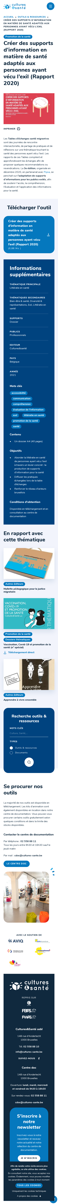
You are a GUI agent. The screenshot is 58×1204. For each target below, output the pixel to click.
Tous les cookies (29, 1185)
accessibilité (19, 393)
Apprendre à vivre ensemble (20, 700)
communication (21, 398)
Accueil (9, 17)
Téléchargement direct (21, 652)
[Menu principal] (50, 6)
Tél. (29, 1047)
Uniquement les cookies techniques (29, 1191)
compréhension (22, 404)
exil (15, 415)
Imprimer (9, 129)
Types (13, 742)
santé (16, 426)
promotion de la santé (25, 421)
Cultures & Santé (29, 985)
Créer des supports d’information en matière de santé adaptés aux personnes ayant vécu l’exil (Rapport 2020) (24, 235)
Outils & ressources (32, 17)
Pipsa (47, 172)
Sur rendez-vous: (29, 1096)
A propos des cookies (27, 1196)
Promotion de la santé (17, 37)
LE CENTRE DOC (16, 864)
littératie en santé (34, 415)
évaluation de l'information (28, 410)
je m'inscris (29, 1158)
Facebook (39, 1058)
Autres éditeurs (14, 584)
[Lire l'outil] (29, 563)
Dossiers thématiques (17, 639)
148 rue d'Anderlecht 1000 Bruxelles (29, 1038)
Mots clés (16, 728)
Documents (21, 753)
